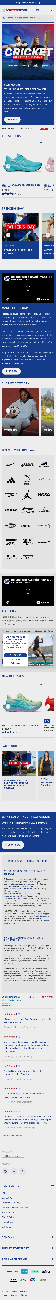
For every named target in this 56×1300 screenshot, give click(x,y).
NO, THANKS (15, 660)
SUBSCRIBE (15, 655)
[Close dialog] (50, 636)
